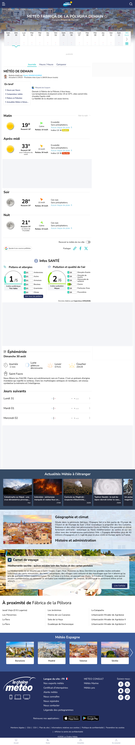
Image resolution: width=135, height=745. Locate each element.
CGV (35, 727)
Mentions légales (18, 727)
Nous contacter (51, 705)
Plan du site (44, 727)
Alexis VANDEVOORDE (32, 75)
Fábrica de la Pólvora (46, 9)
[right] (130, 489)
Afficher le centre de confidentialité (68, 732)
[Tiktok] (127, 697)
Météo (4, 9)
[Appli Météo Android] (90, 718)
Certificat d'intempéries (56, 687)
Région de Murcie (20, 9)
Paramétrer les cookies (115, 728)
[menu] (4, 4)
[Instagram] (127, 690)
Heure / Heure (46, 64)
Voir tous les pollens (33, 296)
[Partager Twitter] (86, 248)
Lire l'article (119, 585)
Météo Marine (91, 683)
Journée (32, 64)
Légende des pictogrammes (58, 710)
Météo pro (89, 687)
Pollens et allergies (20, 267)
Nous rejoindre (51, 701)
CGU (29, 727)
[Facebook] (120, 684)
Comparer (61, 64)
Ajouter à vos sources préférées (20, 248)
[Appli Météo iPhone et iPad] (71, 718)
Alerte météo (50, 692)
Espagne (10, 9)
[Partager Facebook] (80, 248)
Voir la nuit (83, 115)
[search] (131, 4)
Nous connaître (51, 696)
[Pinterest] (120, 697)
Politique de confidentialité (92, 727)
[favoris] (105, 16)
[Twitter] (127, 684)
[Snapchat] (120, 690)
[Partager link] (74, 248)
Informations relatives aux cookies (65, 727)
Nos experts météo (54, 683)
